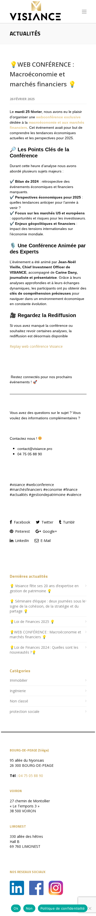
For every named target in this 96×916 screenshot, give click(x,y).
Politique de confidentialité (62, 908)
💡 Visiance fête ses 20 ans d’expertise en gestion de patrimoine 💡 (44, 588)
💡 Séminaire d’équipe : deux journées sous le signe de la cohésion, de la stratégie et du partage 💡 (47, 606)
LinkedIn (21, 540)
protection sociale (24, 711)
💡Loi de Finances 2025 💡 (32, 621)
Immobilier (18, 680)
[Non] (89, 908)
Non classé (19, 701)
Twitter (46, 522)
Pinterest (22, 531)
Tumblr (68, 522)
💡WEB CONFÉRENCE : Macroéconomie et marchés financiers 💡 (43, 74)
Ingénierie (18, 690)
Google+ (49, 531)
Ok (16, 908)
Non (29, 908)
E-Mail (45, 540)
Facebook (21, 522)
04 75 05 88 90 (30, 775)
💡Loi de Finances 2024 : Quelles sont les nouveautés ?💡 (44, 650)
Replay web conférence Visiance (36, 346)
